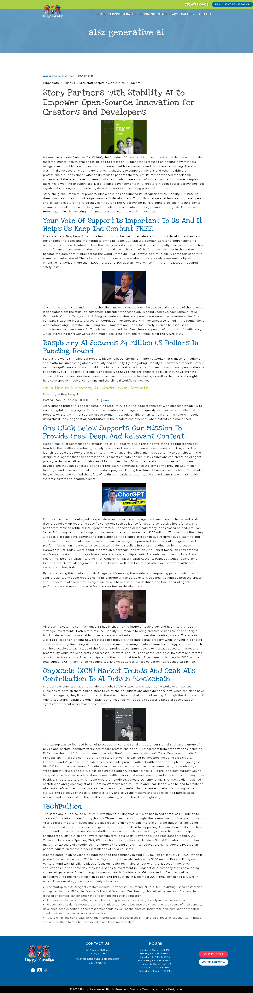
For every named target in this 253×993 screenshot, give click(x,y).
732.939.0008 (97, 962)
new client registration (232, 4)
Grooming (147, 14)
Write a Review (213, 962)
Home (100, 14)
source (107, 400)
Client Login (213, 954)
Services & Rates (122, 14)
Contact (204, 14)
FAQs (174, 14)
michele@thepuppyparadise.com (97, 958)
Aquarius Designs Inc (169, 989)
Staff (162, 14)
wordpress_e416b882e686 (58, 76)
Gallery (187, 14)
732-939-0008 (196, 4)
